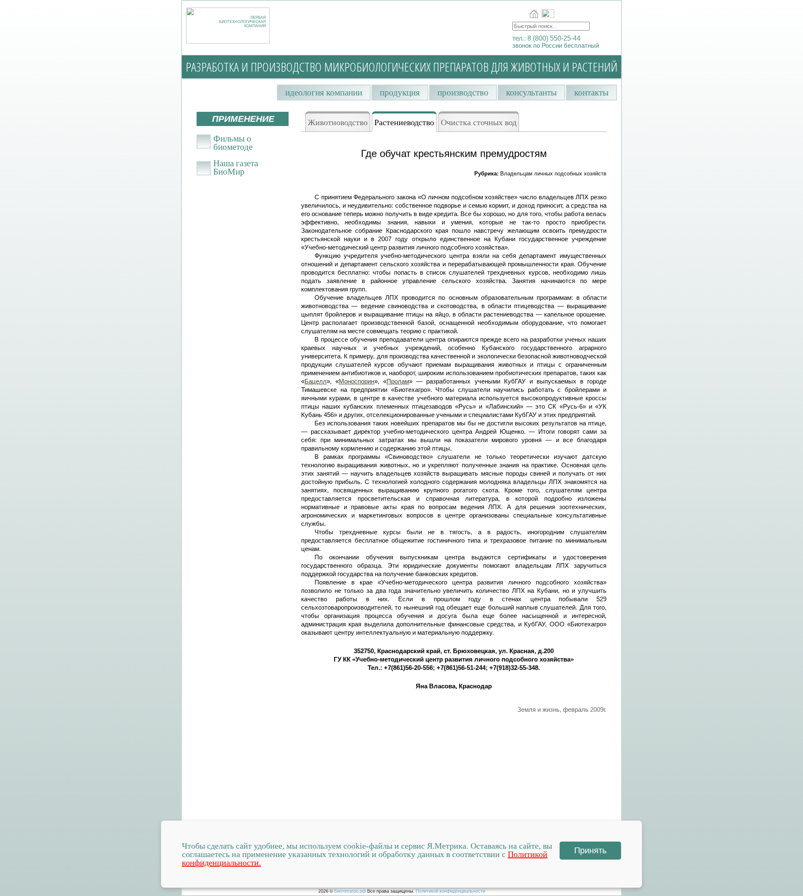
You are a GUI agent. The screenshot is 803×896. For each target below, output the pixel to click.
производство (462, 93)
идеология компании (323, 93)
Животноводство (338, 122)
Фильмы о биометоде (233, 140)
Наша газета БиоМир (235, 165)
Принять (590, 850)
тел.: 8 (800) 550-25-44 (546, 38)
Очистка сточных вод (479, 122)
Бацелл (315, 381)
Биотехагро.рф (350, 890)
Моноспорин (356, 381)
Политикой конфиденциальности (450, 890)
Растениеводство (404, 122)
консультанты (531, 93)
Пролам (397, 381)
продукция (400, 93)
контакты (591, 93)
